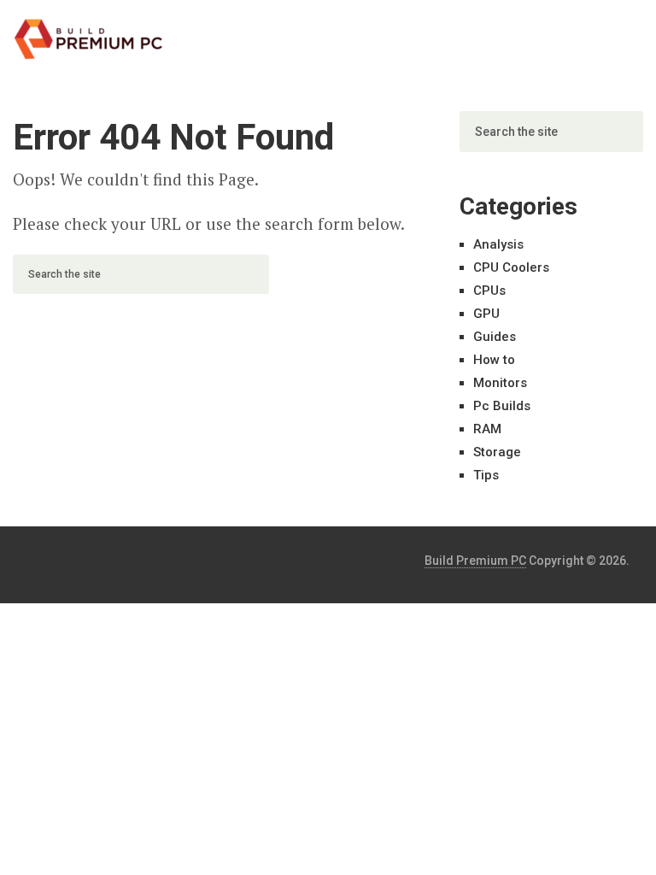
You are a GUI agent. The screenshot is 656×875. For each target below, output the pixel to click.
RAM (487, 429)
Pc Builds (501, 406)
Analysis (498, 244)
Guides (494, 336)
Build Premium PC (475, 560)
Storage (497, 452)
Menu (596, 30)
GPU (486, 313)
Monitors (500, 383)
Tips (486, 475)
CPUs (489, 290)
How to (494, 359)
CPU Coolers (511, 267)
